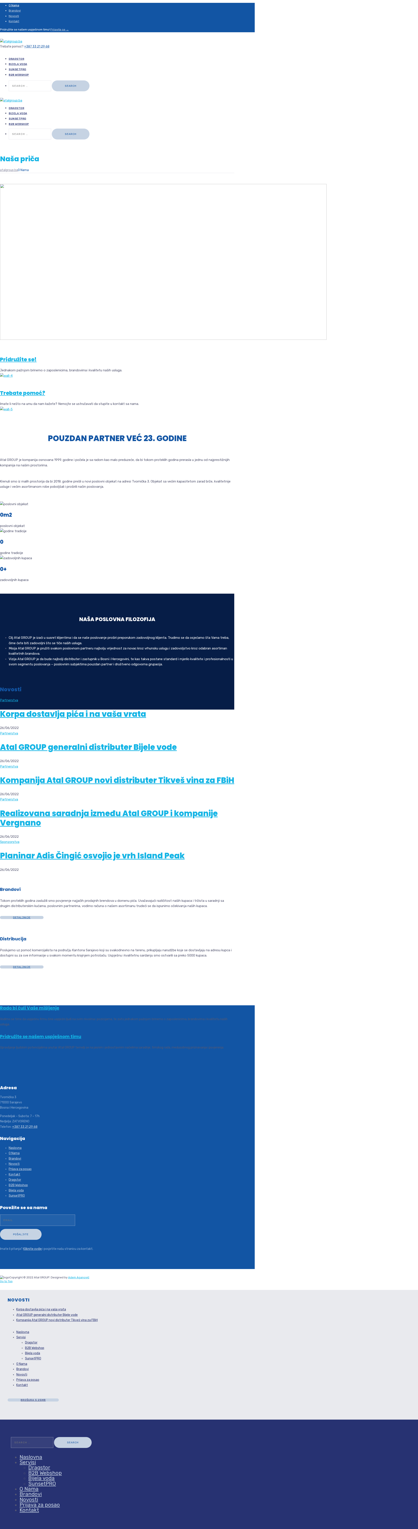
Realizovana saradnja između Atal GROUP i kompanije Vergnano (109, 818)
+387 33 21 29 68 (36, 46)
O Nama (14, 5)
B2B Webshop (19, 74)
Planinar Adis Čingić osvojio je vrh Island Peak (92, 855)
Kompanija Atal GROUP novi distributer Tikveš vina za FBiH (117, 780)
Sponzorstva (9, 842)
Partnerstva (9, 700)
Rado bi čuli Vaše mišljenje (29, 1008)
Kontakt (14, 21)
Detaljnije (21, 917)
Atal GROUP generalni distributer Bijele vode (88, 747)
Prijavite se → (59, 29)
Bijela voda (16, 1190)
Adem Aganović (78, 1277)
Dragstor (15, 1180)
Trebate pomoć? (22, 393)
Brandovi (15, 10)
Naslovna (15, 1148)
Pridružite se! (18, 359)
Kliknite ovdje (32, 1249)
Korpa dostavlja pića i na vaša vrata (73, 714)
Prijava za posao (20, 1169)
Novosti (14, 16)
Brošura (33, 1400)
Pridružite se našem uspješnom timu (40, 1036)
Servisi (21, 1337)
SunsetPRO (17, 1196)
